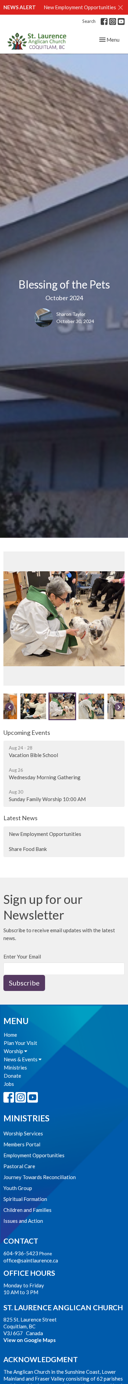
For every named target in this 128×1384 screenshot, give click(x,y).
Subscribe (24, 983)
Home (10, 1035)
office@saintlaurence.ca (30, 1260)
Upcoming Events (26, 732)
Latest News (20, 818)
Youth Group (17, 1188)
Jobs (9, 1084)
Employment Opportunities (34, 1155)
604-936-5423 (20, 1253)
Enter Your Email (22, 956)
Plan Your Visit (20, 1043)
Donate (12, 1076)
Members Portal (21, 1144)
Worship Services (23, 1133)
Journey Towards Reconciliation (39, 1177)
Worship (14, 1051)
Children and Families (27, 1210)
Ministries (15, 1067)
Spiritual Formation (25, 1199)
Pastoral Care (19, 1166)
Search (89, 21)
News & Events (21, 1059)
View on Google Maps (29, 1340)
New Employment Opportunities (80, 7)
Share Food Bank (28, 849)
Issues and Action (23, 1221)
